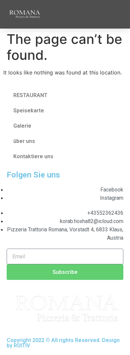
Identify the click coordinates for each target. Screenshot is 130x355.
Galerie (22, 126)
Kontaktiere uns (33, 156)
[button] (117, 14)
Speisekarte (28, 110)
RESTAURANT (30, 95)
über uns (24, 141)
